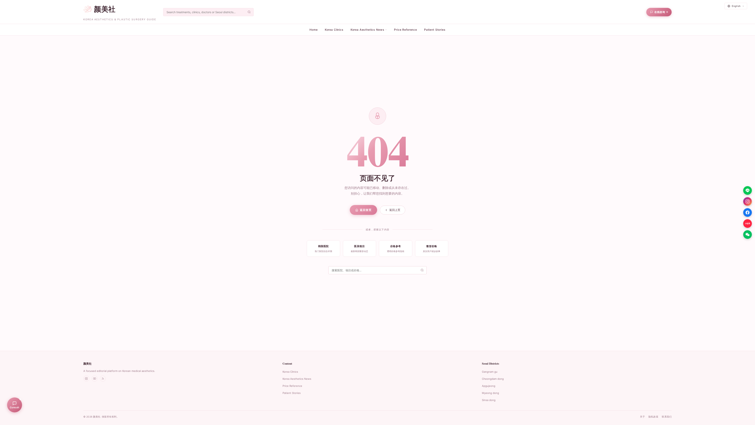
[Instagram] (747, 201)
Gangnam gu (489, 371)
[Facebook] (747, 212)
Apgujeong (488, 385)
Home (313, 29)
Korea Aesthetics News (297, 378)
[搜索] (249, 12)
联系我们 (667, 416)
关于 (642, 416)
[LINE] (747, 190)
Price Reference (405, 29)
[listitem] (323, 248)
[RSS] (103, 379)
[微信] (747, 234)
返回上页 (394, 210)
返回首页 (365, 210)
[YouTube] (95, 379)
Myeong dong (490, 393)
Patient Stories (435, 29)
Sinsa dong (488, 400)
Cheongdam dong (493, 378)
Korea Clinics (334, 29)
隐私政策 (653, 416)
